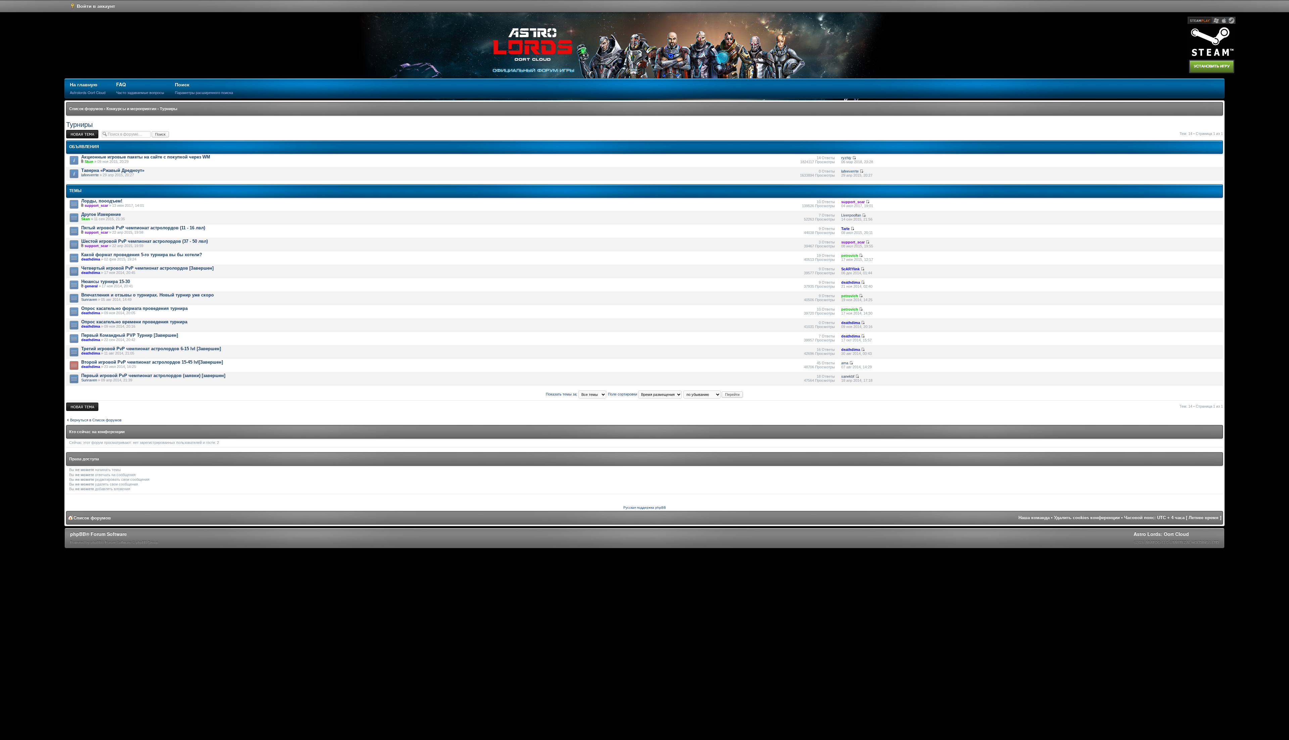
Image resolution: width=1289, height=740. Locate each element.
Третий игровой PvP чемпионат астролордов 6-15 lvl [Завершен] (151, 348)
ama (844, 363)
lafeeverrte (90, 175)
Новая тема (76, 132)
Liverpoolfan (851, 215)
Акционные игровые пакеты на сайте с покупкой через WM (145, 156)
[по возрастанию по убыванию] (713, 394)
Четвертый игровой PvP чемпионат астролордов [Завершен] (147, 268)
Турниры (168, 108)
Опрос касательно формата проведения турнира (134, 308)
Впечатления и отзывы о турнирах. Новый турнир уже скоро (147, 294)
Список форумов (86, 108)
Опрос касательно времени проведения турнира (134, 321)
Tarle (845, 229)
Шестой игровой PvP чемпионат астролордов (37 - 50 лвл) (144, 241)
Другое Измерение (101, 214)
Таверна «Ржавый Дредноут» (112, 170)
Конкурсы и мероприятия (131, 108)
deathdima (90, 259)
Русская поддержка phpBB (644, 507)
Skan (89, 161)
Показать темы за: (562, 394)
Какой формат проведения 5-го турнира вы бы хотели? (141, 254)
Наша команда (1034, 517)
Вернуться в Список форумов (96, 420)
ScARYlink (850, 269)
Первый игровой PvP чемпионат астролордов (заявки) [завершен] (153, 375)
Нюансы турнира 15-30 (105, 281)
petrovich (849, 255)
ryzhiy (846, 158)
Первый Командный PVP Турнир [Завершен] (129, 335)
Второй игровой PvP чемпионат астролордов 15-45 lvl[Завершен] (152, 362)
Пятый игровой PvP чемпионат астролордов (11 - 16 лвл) (143, 227)
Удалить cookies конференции (1087, 517)
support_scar (96, 205)
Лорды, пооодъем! (101, 200)
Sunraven (89, 299)
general (91, 286)
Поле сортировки (623, 394)
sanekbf (847, 376)
